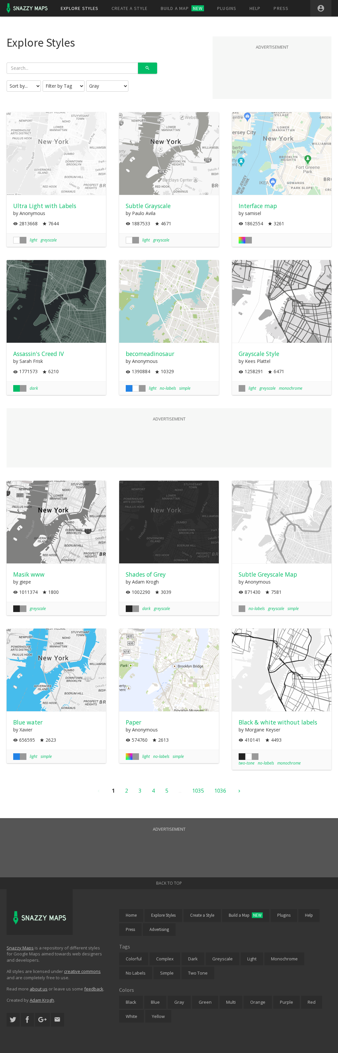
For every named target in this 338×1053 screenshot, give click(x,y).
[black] (16, 608)
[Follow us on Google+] (42, 1020)
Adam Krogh (42, 1000)
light (33, 240)
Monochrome (284, 959)
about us (39, 989)
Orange (257, 1002)
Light (251, 959)
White (131, 1016)
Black (131, 1002)
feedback (93, 989)
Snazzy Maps (20, 948)
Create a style (130, 8)
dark (34, 388)
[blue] (129, 388)
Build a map (182, 8)
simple (184, 388)
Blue (155, 1002)
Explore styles (80, 8)
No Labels (136, 973)
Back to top (169, 883)
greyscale (49, 240)
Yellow (158, 1016)
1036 (220, 790)
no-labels (168, 388)
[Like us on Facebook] (27, 1020)
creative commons (82, 971)
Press (281, 8)
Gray (179, 1002)
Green (205, 1002)
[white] (16, 240)
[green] (16, 388)
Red (312, 1002)
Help (255, 8)
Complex (165, 959)
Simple (167, 973)
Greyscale (222, 959)
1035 (198, 790)
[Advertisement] (272, 67)
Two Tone (198, 973)
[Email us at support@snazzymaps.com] (57, 1020)
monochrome (290, 388)
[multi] (242, 240)
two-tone (246, 763)
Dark (193, 959)
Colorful (134, 959)
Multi (231, 1002)
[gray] (23, 240)
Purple (286, 1002)
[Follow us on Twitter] (13, 1020)
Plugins (226, 8)
